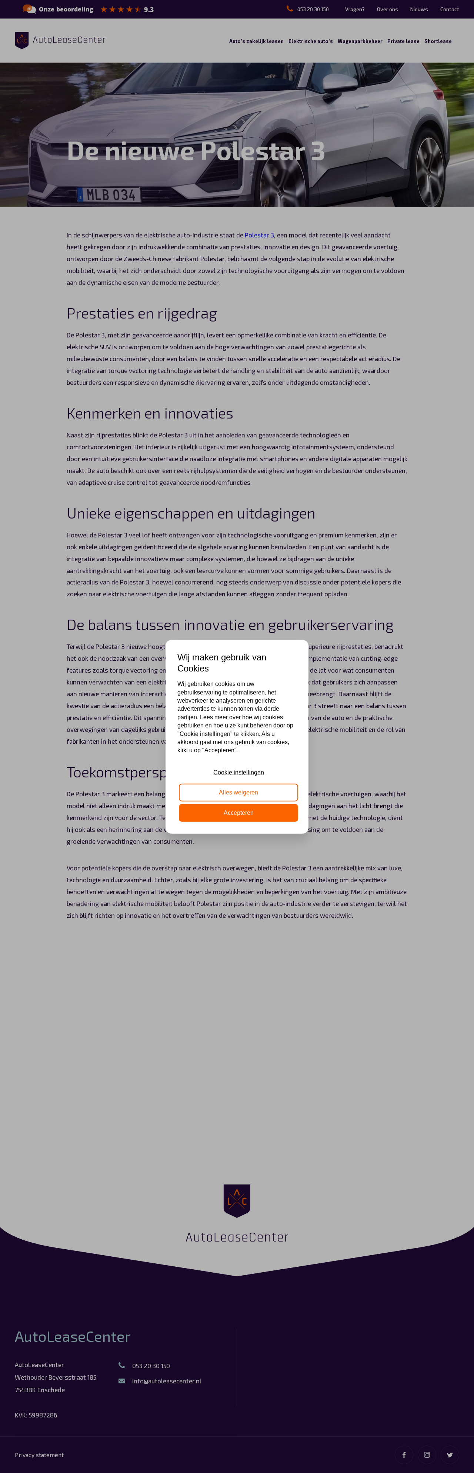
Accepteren (239, 812)
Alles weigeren (238, 792)
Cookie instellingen (238, 772)
